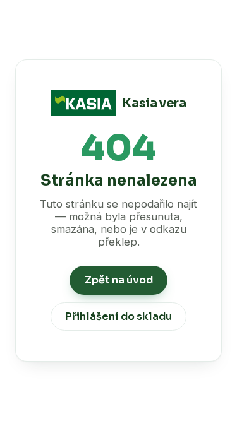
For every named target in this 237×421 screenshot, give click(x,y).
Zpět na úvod (119, 280)
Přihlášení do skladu (118, 316)
